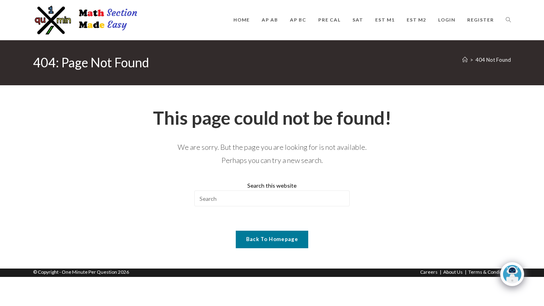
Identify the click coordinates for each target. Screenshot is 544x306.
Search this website (272, 185)
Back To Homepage (272, 239)
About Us (453, 272)
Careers (429, 272)
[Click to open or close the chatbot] (512, 274)
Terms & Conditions (489, 272)
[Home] (465, 60)
